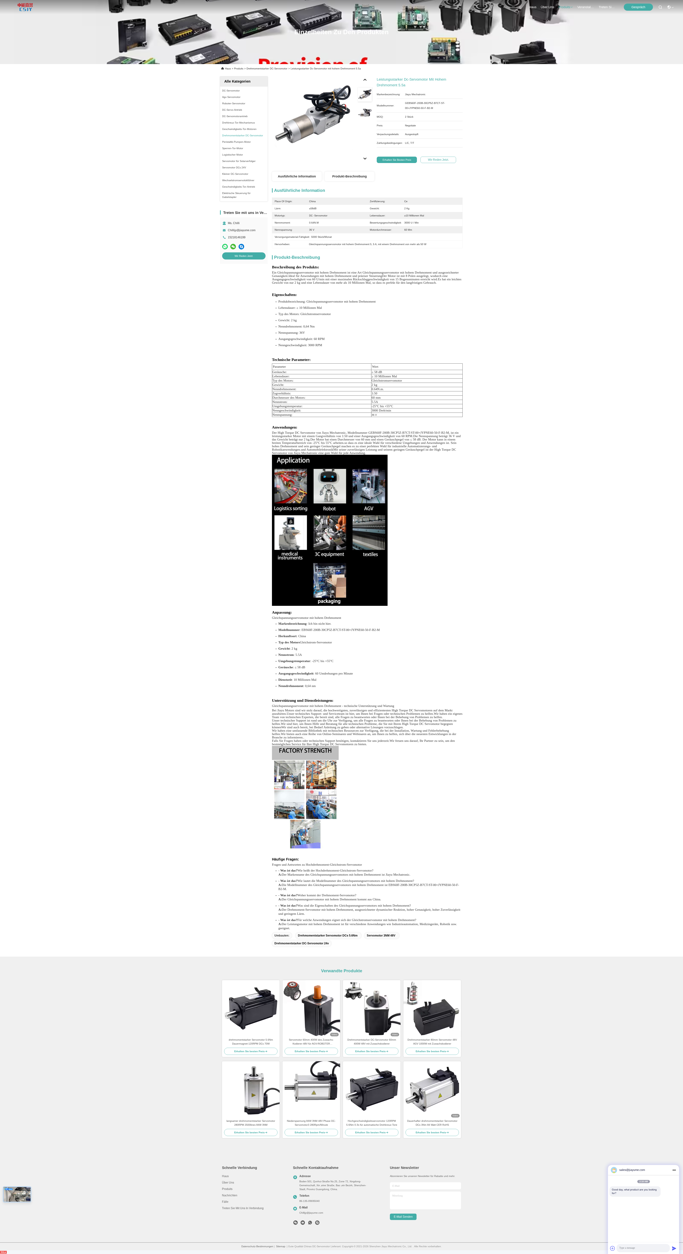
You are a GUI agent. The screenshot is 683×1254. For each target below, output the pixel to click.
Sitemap (280, 1246)
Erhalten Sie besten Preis (397, 160)
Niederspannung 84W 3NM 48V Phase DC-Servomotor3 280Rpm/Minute (311, 1122)
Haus (532, 7)
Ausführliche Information (297, 176)
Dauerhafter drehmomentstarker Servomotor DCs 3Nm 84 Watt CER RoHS (432, 1122)
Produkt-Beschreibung (349, 176)
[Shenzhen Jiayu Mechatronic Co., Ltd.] (25, 7)
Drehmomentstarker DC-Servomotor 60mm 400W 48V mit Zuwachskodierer (371, 1041)
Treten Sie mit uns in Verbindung (243, 1208)
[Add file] (612, 1248)
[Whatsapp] (225, 246)
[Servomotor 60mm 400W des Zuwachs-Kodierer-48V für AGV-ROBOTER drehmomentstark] (311, 1009)
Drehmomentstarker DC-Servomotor (267, 68)
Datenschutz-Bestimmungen (257, 1246)
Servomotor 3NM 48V (381, 935)
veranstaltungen (585, 7)
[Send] (674, 1248)
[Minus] (674, 1170)
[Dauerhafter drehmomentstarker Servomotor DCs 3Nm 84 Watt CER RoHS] (432, 1090)
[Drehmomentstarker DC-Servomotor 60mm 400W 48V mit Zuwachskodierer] (372, 1009)
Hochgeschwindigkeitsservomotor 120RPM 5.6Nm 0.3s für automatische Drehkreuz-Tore (371, 1122)
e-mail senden (403, 1216)
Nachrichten (229, 1195)
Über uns (547, 7)
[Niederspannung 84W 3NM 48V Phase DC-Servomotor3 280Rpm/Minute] (311, 1090)
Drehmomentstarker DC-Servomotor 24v (301, 943)
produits (564, 7)
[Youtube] (302, 1223)
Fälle (225, 1201)
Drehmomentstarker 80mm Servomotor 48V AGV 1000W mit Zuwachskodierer (432, 1041)
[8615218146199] (310, 1223)
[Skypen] (241, 246)
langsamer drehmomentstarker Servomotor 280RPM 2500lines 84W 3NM (250, 1122)
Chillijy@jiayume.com (241, 230)
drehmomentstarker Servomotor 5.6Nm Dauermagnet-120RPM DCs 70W (251, 1041)
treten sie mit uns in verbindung (607, 7)
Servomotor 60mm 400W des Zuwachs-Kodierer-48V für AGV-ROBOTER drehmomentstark (311, 1042)
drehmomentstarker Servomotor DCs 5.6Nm (328, 935)
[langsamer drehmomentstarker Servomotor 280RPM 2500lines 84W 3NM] (251, 1090)
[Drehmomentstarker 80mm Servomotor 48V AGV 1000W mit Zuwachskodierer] (432, 1009)
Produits (238, 68)
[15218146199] (317, 1223)
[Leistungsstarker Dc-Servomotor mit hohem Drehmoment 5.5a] (313, 118)
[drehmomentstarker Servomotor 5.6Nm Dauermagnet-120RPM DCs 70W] (251, 1009)
